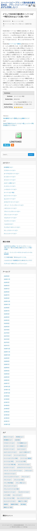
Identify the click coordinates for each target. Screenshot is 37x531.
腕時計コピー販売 (8, 507)
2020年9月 (6, 358)
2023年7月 (6, 311)
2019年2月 (6, 418)
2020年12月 (7, 348)
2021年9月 (6, 330)
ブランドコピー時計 (19, 480)
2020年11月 (7, 352)
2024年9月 (6, 292)
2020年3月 (6, 377)
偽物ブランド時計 (22, 501)
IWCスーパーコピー (8, 437)
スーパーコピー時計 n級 (9, 464)
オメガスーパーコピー (10, 177)
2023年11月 (7, 304)
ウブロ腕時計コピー (22, 443)
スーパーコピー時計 (19, 21)
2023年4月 (6, 314)
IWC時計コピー (20, 437)
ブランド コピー (25, 476)
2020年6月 (6, 367)
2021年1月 (6, 345)
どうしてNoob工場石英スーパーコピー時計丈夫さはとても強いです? (18, 15)
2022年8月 (6, 323)
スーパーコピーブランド (20, 455)
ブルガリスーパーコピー (10, 218)
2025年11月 (7, 279)
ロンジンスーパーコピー (10, 233)
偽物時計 (6, 504)
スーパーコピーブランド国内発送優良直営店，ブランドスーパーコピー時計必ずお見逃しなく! (18, 4)
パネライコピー (28, 470)
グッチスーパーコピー (10, 186)
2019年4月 (6, 412)
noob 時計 (17, 440)
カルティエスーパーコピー (10, 452)
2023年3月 (6, 317)
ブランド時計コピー (20, 24)
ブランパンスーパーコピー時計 (11, 489)
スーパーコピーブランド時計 (11, 458)
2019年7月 (6, 402)
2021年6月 (6, 333)
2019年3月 (6, 415)
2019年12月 (7, 386)
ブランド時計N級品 (8, 483)
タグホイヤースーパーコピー (11, 202)
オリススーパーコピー (10, 180)
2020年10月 (7, 355)
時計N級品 (23, 504)
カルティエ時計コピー (10, 183)
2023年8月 (6, 307)
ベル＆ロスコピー (8, 224)
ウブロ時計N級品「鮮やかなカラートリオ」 (15, 257)
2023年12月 (7, 301)
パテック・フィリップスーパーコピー (14, 205)
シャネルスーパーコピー (10, 189)
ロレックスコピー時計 (9, 498)
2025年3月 (6, 282)
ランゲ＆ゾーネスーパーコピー (12, 227)
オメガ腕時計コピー (22, 446)
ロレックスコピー (17, 495)
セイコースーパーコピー (10, 195)
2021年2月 (6, 342)
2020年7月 (6, 364)
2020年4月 (6, 374)
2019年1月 (6, 421)
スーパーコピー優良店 (25, 458)
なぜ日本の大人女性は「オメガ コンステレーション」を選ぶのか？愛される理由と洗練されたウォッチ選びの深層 (18, 247)
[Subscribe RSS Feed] (12, 145)
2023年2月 (6, 320)
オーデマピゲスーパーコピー (11, 173)
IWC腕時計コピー (8, 167)
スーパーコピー (7, 455)
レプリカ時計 (7, 495)
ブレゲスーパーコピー (10, 221)
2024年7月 (6, 295)
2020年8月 (6, 361)
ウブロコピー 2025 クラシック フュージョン (15, 263)
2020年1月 (6, 383)
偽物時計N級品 (14, 504)
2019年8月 (6, 399)
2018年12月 (7, 424)
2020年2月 (6, 380)
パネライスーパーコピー (10, 208)
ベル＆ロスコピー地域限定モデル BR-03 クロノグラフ (18, 260)
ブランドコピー (7, 480)
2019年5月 (6, 408)
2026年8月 (6, 276)
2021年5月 (6, 336)
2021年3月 (6, 339)
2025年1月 (6, 288)
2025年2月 (6, 285)
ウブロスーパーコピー (10, 170)
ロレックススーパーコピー (11, 230)
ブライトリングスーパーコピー (12, 211)
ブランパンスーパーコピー (11, 214)
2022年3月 (6, 326)
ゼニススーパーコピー (10, 199)
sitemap (25, 527)
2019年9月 (6, 396)
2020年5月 (6, 371)
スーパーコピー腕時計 (15, 44)
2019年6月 (6, 405)
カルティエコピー (21, 449)
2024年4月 (6, 298)
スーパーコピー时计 (8, 461)
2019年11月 (7, 389)
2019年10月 (7, 393)
